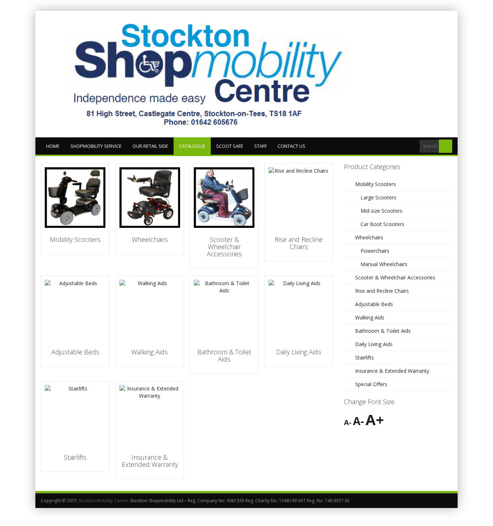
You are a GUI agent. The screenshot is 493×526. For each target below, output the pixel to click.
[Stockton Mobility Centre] (210, 74)
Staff (260, 146)
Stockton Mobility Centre (103, 501)
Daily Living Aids (374, 344)
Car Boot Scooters (382, 224)
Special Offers (371, 384)
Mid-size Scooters (381, 210)
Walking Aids (369, 317)
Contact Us (291, 146)
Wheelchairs (369, 237)
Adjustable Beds (374, 304)
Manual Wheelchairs (384, 264)
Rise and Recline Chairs (382, 290)
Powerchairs (375, 250)
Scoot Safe (229, 146)
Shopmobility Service (96, 146)
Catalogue (192, 146)
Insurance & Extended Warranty (392, 370)
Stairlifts (364, 357)
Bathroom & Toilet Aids (383, 330)
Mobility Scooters (375, 184)
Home (53, 146)
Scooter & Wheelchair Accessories (395, 277)
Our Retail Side (150, 146)
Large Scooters (378, 197)
